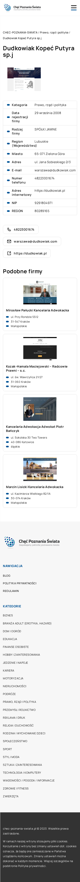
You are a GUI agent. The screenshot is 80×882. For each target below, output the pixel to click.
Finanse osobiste (16, 647)
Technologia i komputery (22, 772)
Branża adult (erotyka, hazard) (27, 623)
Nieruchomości (14, 686)
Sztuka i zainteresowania (22, 765)
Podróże (9, 694)
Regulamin (11, 591)
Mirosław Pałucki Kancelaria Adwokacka (37, 310)
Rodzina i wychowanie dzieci (24, 733)
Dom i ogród (12, 631)
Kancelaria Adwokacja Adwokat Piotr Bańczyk (35, 429)
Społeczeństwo (15, 741)
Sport (7, 749)
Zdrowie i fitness (16, 788)
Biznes (8, 615)
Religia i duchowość (18, 725)
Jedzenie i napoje (15, 662)
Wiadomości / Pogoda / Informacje (29, 780)
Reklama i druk (14, 717)
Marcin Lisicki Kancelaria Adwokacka (34, 487)
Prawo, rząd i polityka (50, 105)
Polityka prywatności (19, 583)
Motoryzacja (13, 678)
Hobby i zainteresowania (21, 654)
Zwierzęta (11, 796)
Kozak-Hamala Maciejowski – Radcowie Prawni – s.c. (37, 368)
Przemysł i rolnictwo (19, 710)
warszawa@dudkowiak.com (55, 170)
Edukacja (10, 639)
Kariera (8, 670)
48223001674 (45, 178)
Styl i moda (11, 757)
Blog (6, 575)
